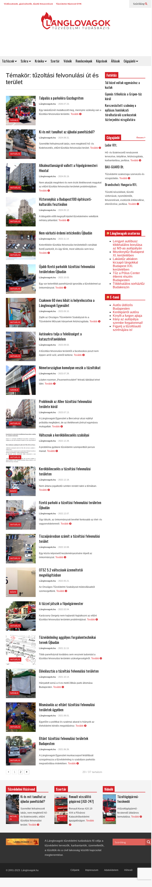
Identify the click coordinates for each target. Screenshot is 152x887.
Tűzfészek (8, 61)
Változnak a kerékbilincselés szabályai (64, 435)
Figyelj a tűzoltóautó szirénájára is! (127, 328)
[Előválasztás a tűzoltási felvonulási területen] (21, 683)
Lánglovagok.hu (47, 104)
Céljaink (74, 870)
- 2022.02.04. (63, 609)
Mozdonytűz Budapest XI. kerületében (128, 253)
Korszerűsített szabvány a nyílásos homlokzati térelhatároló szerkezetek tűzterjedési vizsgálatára (120, 112)
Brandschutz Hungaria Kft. (121, 184)
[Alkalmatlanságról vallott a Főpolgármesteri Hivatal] (21, 178)
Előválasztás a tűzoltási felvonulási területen (69, 671)
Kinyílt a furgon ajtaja (127, 315)
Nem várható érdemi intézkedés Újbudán (65, 232)
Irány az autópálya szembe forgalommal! (128, 321)
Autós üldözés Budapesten (123, 306)
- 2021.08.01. (63, 715)
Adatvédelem (111, 870)
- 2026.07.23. (63, 104)
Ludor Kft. (111, 145)
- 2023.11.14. (63, 239)
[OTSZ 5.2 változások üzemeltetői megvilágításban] (21, 582)
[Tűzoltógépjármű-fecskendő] (109, 809)
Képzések (101, 61)
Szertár (55, 61)
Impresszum (91, 870)
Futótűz (112, 75)
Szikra (25, 61)
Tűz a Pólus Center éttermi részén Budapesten (126, 276)
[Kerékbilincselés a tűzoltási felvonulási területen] (21, 481)
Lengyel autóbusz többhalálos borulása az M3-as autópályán (127, 245)
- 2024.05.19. (63, 176)
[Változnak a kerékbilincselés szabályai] (21, 447)
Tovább (75, 114)
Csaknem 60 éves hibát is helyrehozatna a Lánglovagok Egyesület (67, 303)
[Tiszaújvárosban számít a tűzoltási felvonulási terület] (21, 548)
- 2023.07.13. (63, 412)
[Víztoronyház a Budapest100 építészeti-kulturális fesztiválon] (21, 211)
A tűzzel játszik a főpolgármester (61, 603)
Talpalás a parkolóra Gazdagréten (61, 98)
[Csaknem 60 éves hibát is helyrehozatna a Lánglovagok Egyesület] (21, 312)
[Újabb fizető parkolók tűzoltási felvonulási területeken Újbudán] (21, 279)
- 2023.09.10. (63, 311)
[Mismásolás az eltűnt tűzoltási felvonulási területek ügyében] (21, 717)
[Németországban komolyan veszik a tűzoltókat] (21, 380)
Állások (115, 61)
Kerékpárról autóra (126, 312)
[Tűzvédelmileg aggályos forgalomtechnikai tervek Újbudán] (21, 650)
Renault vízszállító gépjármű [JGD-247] (81, 799)
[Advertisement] (79, 46)
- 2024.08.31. (63, 137)
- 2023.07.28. (63, 373)
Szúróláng (139, 4)
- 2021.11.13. (63, 648)
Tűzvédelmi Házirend (21, 789)
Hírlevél (128, 870)
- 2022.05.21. (63, 581)
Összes (140, 137)
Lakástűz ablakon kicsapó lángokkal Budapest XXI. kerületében (125, 264)
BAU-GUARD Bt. (114, 167)
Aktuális (15, 154)
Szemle (14, 120)
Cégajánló (130, 61)
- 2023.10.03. (63, 277)
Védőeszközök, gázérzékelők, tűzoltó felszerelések (28, 4)
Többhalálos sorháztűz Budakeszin (129, 285)
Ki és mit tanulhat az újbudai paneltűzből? (67, 131)
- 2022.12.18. (63, 480)
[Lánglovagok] (75, 23)
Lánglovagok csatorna (125, 233)
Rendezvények (84, 61)
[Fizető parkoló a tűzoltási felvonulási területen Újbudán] (21, 515)
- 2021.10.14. (63, 677)
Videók (68, 61)
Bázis (13, 491)
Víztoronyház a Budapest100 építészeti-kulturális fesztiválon (65, 202)
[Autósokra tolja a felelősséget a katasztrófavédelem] (21, 346)
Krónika (40, 61)
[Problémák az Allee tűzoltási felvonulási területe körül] (21, 413)
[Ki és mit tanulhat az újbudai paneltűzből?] (21, 144)
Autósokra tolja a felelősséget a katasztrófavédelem (60, 336)
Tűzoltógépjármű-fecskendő (128, 799)
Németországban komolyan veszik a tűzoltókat (70, 367)
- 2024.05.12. (63, 210)
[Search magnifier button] (148, 842)
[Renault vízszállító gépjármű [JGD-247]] (61, 809)
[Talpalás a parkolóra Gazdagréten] (21, 110)
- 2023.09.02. (63, 345)
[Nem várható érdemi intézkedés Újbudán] (21, 245)
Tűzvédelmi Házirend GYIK (69, 4)
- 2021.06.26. (63, 749)
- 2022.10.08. (63, 547)
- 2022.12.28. (63, 441)
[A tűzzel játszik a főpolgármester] (21, 616)
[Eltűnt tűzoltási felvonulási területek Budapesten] (21, 750)
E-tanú (114, 297)
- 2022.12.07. (63, 513)
